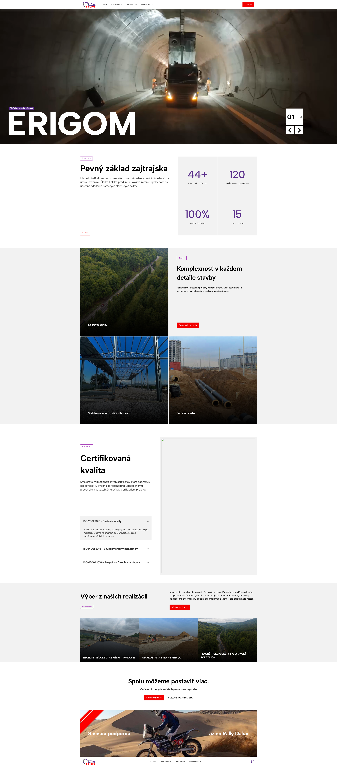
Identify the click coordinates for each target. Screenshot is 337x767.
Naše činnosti (117, 4)
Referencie (132, 4)
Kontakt (248, 4)
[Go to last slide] (290, 130)
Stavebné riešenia (188, 325)
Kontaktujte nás (154, 697)
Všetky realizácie (180, 607)
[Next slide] (299, 130)
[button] (116, 521)
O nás (104, 4)
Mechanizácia (146, 4)
